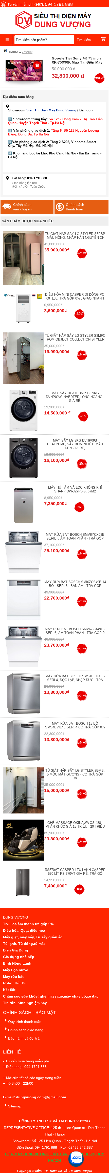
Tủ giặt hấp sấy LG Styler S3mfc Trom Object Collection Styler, (75, 337)
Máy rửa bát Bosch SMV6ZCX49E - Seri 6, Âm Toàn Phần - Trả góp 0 (75, 631)
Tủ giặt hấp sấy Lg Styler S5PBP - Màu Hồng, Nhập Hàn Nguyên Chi (75, 236)
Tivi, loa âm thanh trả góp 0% (28, 924)
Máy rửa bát (13, 977)
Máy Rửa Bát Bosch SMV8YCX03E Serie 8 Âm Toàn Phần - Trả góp (75, 536)
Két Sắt (9, 990)
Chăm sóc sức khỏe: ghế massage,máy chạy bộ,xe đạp (51, 996)
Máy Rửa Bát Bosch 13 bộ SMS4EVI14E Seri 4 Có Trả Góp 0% (75, 725)
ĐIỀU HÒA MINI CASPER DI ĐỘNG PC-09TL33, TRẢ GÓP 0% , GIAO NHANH (75, 296)
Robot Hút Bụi (15, 983)
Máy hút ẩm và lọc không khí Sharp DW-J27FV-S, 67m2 (75, 489)
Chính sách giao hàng (25, 1030)
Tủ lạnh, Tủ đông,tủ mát (24, 944)
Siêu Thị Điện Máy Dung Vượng (51, 110)
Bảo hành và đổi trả (24, 1038)
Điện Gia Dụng (15, 950)
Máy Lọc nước (15, 970)
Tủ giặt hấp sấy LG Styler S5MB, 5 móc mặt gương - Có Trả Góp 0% (75, 774)
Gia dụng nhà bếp (18, 957)
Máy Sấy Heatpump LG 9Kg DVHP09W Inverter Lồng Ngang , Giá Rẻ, (75, 397)
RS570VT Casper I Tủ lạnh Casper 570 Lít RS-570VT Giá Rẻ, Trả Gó (75, 872)
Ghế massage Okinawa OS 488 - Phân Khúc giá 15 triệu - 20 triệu (75, 824)
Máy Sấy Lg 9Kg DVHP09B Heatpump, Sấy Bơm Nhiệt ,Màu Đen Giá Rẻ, (75, 444)
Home (13, 52)
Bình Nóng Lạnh (17, 963)
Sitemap (14, 1106)
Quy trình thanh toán (24, 1022)
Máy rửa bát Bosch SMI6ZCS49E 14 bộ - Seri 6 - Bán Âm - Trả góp (75, 584)
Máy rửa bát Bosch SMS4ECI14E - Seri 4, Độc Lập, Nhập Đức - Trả (75, 678)
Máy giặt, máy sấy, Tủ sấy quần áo (33, 937)
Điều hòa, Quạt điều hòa (24, 930)
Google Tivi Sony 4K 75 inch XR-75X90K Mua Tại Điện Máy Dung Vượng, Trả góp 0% (77, 62)
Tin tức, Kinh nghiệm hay (25, 1003)
